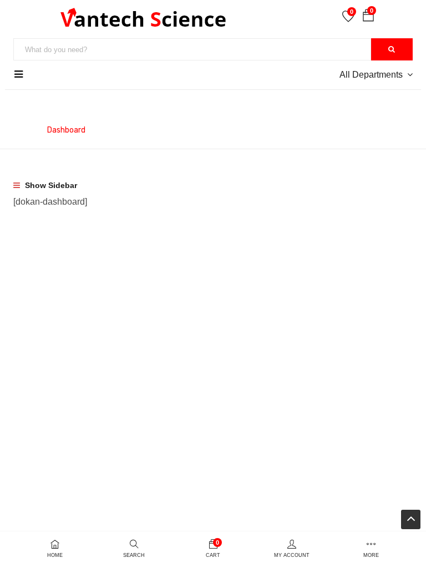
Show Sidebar (50, 185)
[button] (368, 17)
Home (23, 129)
